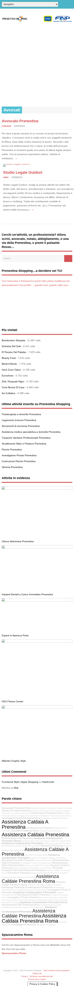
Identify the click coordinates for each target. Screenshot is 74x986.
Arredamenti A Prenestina (50, 905)
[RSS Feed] (71, 4)
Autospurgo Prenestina (13, 887)
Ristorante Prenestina (31, 846)
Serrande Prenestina (10, 902)
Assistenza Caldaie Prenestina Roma (30, 879)
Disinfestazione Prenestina (39, 828)
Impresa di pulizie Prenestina (37, 865)
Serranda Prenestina (48, 897)
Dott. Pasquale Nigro (13, 381)
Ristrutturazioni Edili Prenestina (17, 838)
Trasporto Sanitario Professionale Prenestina (26, 437)
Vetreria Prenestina (12, 467)
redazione (6, 126)
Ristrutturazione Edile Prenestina (18, 860)
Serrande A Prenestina (46, 925)
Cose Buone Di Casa (13, 387)
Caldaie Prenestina (64, 808)
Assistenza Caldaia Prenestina (35, 834)
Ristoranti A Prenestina (52, 846)
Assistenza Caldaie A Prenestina (35, 852)
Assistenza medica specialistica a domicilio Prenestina (31, 431)
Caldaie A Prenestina (43, 860)
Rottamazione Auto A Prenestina (57, 843)
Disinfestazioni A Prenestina (39, 887)
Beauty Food (9, 358)
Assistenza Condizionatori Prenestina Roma (43, 902)
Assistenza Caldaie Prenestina (28, 913)
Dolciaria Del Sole (11, 346)
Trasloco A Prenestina (26, 877)
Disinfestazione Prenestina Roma (35, 841)
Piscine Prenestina (12, 449)
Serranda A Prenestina (20, 813)
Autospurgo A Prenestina (23, 924)
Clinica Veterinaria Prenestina (18, 541)
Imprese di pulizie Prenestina (44, 808)
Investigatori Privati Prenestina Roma (36, 863)
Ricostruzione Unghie (37, 979)
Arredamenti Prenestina (11, 846)
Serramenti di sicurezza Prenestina (21, 426)
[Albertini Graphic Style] (37, 707)
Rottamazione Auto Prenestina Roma (52, 900)
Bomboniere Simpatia (13, 340)
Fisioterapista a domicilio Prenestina (21, 414)
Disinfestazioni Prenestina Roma (47, 813)
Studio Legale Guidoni (22, 172)
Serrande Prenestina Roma (36, 855)
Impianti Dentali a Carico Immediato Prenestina (27, 594)
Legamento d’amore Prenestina (19, 420)
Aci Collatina (8, 393)
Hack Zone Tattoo (11, 369)
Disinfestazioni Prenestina (33, 870)
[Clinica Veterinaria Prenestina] (37, 488)
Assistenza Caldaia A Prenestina (25, 824)
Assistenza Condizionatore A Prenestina (34, 892)
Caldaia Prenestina (53, 885)
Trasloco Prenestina (38, 858)
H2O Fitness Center (12, 701)
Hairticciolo (48, 782)
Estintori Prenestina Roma (33, 907)
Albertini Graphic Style (14, 760)
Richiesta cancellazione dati (41, 976)
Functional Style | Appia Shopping (20, 782)
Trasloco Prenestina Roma (42, 811)
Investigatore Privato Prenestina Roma (21, 818)
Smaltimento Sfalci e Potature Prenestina (24, 443)
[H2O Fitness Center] (37, 641)
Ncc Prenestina (45, 868)
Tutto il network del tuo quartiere (56, 970)
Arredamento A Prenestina (50, 831)
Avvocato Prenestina (20, 121)
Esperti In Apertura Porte (15, 635)
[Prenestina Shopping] (37, 21)
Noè (16, 787)
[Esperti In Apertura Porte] (37, 600)
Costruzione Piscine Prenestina (19, 461)
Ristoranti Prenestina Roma (25, 831)
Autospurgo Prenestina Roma (16, 808)
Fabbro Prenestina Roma (60, 841)
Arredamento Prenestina (12, 907)
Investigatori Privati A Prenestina (54, 818)
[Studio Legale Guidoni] (16, 163)
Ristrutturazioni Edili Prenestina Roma (21, 905)
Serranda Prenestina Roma (28, 816)
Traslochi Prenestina (36, 885)
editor (6, 177)
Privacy (25, 976)
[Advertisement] (37, 64)
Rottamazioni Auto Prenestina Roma (32, 890)
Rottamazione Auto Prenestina (44, 873)
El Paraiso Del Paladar (14, 352)
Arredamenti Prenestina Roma (23, 900)
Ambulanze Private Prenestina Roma (55, 816)
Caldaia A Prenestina (56, 858)
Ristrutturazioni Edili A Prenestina (33, 895)
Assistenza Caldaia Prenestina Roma (34, 918)
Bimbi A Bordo (9, 363)
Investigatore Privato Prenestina (19, 455)
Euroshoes (7, 375)
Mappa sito (37, 973)
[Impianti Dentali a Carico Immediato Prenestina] (37, 547)
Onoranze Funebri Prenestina (16, 811)
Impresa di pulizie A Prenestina (25, 868)
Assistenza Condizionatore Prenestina (22, 843)
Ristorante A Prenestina (19, 873)
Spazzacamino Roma (14, 953)
